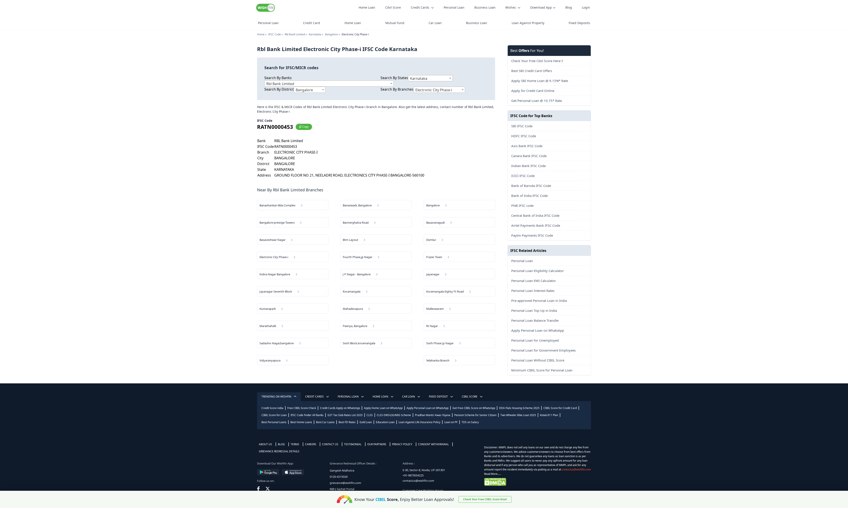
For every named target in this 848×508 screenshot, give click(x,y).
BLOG (281, 444)
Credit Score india (272, 408)
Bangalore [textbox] (304, 90)
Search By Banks (278, 77)
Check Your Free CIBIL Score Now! (485, 499)
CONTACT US (330, 444)
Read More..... (492, 474)
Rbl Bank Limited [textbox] (280, 83)
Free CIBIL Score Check (301, 408)
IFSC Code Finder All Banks (307, 415)
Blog (568, 7)
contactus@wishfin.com (418, 481)
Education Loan (385, 422)
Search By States (394, 77)
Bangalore (331, 34)
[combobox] (329, 83)
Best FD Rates (347, 422)
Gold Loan (366, 422)
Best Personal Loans (273, 422)
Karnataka (315, 34)
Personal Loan (454, 7)
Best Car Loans (325, 422)
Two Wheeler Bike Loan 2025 (518, 415)
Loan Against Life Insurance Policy (419, 422)
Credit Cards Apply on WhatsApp (340, 408)
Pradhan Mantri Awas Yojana (432, 415)
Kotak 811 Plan (549, 415)
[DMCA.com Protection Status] (536, 482)
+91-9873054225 (413, 475)
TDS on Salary (470, 422)
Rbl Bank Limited (295, 34)
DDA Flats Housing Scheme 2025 (519, 408)
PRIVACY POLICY (402, 444)
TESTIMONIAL (353, 444)
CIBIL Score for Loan (274, 415)
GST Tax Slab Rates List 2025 (345, 415)
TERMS (295, 444)
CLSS (370, 415)
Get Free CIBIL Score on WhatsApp (473, 408)
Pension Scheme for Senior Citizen (475, 415)
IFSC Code (274, 34)
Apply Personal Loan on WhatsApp (428, 408)
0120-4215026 (339, 477)
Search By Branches (396, 89)
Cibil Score (393, 7)
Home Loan (367, 7)
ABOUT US (265, 444)
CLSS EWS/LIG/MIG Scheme (394, 415)
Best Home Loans (301, 422)
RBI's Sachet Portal (342, 489)
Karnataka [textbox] (418, 78)
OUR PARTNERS (376, 444)
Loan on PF (451, 422)
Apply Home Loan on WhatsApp (383, 408)
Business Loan (485, 7)
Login (586, 7)
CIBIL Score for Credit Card (560, 408)
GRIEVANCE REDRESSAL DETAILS (279, 451)
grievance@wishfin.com (345, 483)
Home (261, 34)
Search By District (279, 89)
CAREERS (310, 444)
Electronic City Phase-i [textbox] (433, 90)
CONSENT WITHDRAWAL (433, 444)
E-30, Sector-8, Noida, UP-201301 (424, 470)
